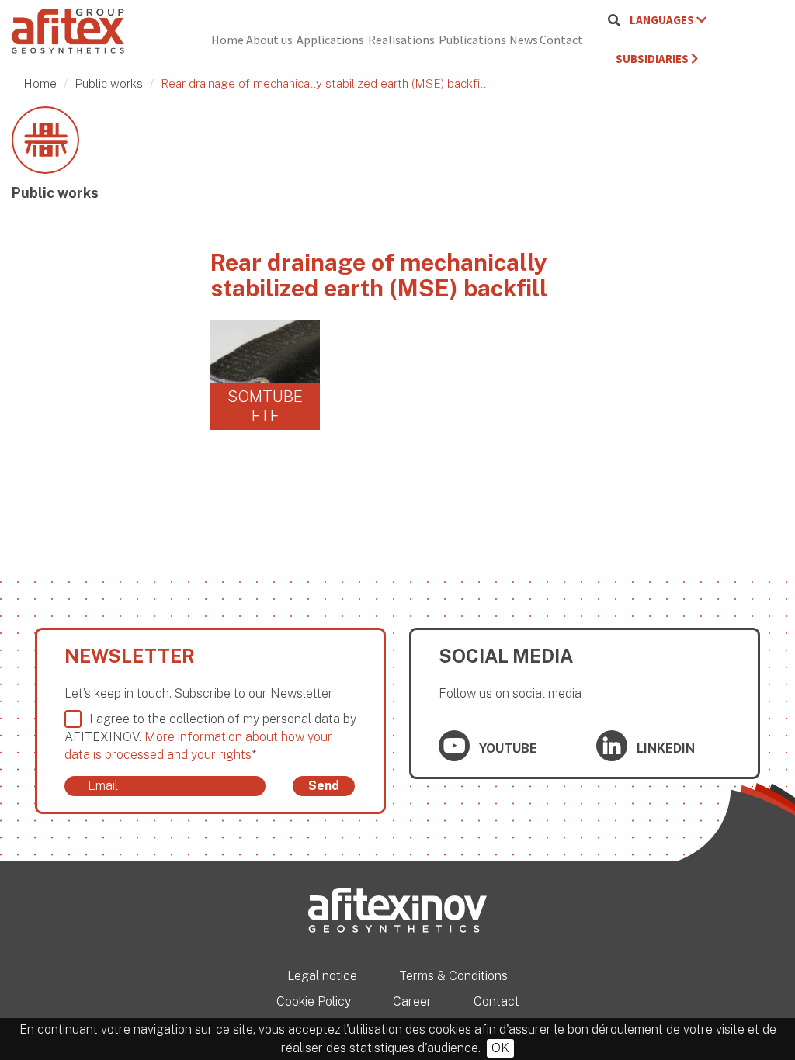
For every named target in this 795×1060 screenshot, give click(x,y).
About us (269, 39)
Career (412, 1001)
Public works (109, 83)
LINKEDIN (664, 748)
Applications (330, 39)
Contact (561, 39)
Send (323, 785)
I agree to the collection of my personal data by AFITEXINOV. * (210, 737)
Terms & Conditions (453, 975)
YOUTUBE (506, 748)
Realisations (401, 39)
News (523, 39)
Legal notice (322, 975)
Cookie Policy (313, 1001)
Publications (472, 39)
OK (500, 1048)
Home (227, 39)
